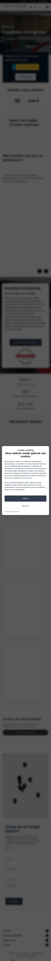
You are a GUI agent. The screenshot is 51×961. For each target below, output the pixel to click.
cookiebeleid (9, 487)
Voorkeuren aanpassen (12, 511)
